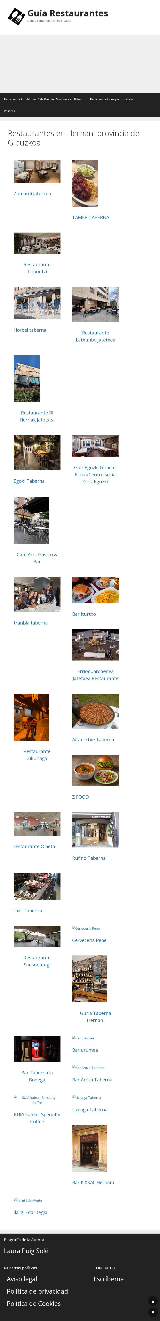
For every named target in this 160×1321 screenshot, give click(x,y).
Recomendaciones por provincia (111, 99)
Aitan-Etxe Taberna (93, 739)
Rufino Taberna (89, 858)
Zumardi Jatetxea (32, 193)
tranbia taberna (31, 622)
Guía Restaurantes (67, 13)
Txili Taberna (28, 910)
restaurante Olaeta (34, 846)
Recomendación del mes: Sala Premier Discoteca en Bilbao (43, 99)
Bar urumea (85, 1050)
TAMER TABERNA (90, 217)
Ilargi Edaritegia (30, 1212)
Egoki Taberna (29, 481)
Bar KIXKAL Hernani (93, 1182)
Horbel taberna (30, 330)
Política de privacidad (37, 1291)
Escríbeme (109, 1279)
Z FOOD (80, 796)
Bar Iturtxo (84, 614)
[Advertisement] (80, 64)
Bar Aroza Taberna (92, 1079)
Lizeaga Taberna (90, 1109)
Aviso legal (22, 1279)
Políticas (9, 111)
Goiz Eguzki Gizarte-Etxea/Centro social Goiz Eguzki (95, 474)
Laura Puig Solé (26, 1250)
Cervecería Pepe (89, 940)
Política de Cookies (34, 1303)
